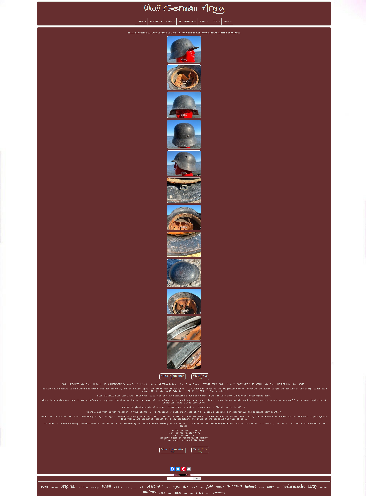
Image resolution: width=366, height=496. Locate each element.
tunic (208, 493)
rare (44, 486)
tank (191, 493)
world (261, 488)
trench (194, 487)
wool (201, 488)
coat (127, 487)
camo (162, 492)
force (168, 487)
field (209, 487)
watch (185, 493)
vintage (95, 487)
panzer (134, 488)
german (234, 486)
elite (278, 487)
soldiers (118, 487)
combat (323, 487)
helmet (250, 486)
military (149, 491)
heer (270, 486)
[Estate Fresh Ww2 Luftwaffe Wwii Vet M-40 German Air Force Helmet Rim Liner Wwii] (184, 50)
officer (220, 487)
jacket (177, 492)
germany (219, 492)
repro (176, 487)
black (199, 493)
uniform (54, 487)
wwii (106, 486)
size (185, 487)
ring (169, 493)
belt (141, 487)
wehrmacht (294, 486)
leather (154, 486)
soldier (83, 487)
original (68, 486)
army (312, 486)
